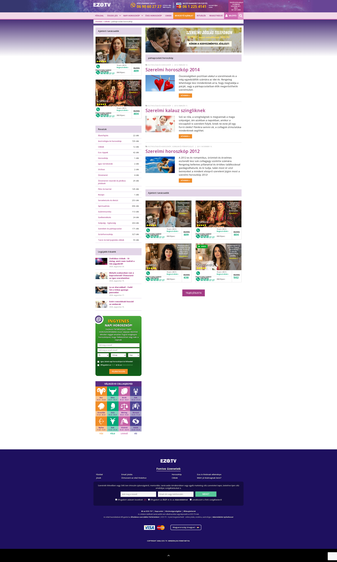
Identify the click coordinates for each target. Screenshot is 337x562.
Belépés (233, 15)
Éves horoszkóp (153, 15)
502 (236, 277)
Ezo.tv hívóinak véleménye (209, 474)
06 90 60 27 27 (157, 237)
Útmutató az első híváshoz (134, 478)
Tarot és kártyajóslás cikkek (111, 240)
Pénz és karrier (105, 189)
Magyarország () (184, 527)
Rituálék (201, 15)
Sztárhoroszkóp (105, 234)
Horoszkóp (103, 158)
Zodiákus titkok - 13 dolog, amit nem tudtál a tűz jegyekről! (122, 261)
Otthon (101, 169)
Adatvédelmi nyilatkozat (223, 517)
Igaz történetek (105, 164)
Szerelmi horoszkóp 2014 (172, 70)
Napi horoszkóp (131, 15)
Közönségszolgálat (173, 511)
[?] (145, 499)
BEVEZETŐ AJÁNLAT (184, 15)
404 (236, 234)
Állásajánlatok (190, 511)
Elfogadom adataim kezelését (132, 499)
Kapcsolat (159, 511)
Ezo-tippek (103, 152)
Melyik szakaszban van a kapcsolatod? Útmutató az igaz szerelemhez (121, 275)
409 (186, 234)
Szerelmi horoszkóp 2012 (172, 151)
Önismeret (103, 175)
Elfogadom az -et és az (117, 365)
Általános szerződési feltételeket (145, 517)
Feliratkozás (118, 371)
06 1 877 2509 (236, 10)
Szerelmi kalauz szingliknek (175, 110)
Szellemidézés (104, 217)
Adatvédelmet (127, 365)
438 (186, 277)
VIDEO (203, 246)
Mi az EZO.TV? (147, 511)
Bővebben (185, 95)
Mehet (205, 494)
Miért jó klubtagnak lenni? (209, 478)
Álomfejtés (103, 135)
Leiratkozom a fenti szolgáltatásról (207, 499)
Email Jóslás (126, 474)
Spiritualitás (104, 206)
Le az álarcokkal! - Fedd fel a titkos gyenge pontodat (120, 290)
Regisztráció (216, 15)
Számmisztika (104, 211)
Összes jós (112, 15)
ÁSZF (113, 365)
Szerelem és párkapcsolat (183, 146)
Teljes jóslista (194, 292)
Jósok (98, 478)
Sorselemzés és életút (108, 200)
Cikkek (168, 15)
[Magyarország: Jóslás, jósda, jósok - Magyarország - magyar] (102, 4)
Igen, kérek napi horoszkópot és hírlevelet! (117, 362)
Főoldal (99, 15)
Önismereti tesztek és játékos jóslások (112, 182)
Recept (101, 194)
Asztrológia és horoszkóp (159, 65)
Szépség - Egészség (107, 223)
